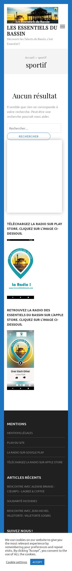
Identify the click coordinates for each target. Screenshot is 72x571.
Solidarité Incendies (22, 501)
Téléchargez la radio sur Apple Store (35, 462)
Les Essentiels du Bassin (32, 30)
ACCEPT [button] (37, 562)
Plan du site (16, 442)
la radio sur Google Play (25, 452)
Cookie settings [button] (16, 562)
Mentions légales (20, 433)
